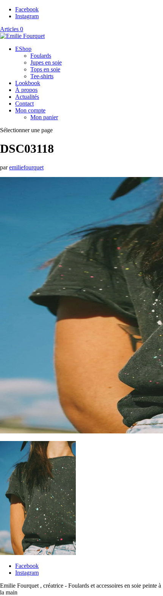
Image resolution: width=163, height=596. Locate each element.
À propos (26, 90)
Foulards (40, 55)
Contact (24, 103)
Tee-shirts (41, 76)
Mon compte (30, 110)
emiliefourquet (26, 167)
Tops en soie (45, 69)
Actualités (27, 96)
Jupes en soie (46, 62)
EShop (23, 49)
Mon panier (44, 117)
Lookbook (27, 83)
